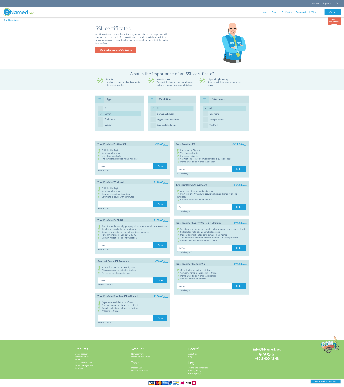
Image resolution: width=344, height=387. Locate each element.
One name (214, 113)
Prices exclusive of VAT (325, 381)
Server (108, 113)
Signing (108, 124)
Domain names (81, 356)
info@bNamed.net (267, 349)
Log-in (326, 3)
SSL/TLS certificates (83, 362)
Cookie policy (194, 373)
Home (265, 12)
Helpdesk (315, 3)
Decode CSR (136, 367)
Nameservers (137, 353)
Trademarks (301, 12)
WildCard (213, 125)
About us (192, 353)
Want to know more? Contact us (116, 50)
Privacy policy (194, 370)
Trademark (110, 119)
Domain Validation (165, 113)
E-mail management (83, 365)
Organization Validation (168, 119)
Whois (314, 12)
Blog (190, 356)
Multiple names (216, 119)
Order (160, 166)
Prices (274, 12)
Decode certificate (139, 370)
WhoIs (77, 359)
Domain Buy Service (140, 356)
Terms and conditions (198, 367)
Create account (81, 353)
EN (337, 3)
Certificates (287, 12)
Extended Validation (166, 125)
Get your (334, 20)
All (106, 108)
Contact (332, 12)
